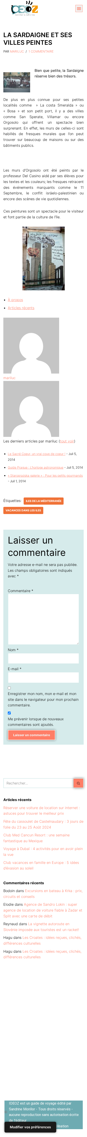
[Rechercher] (79, 783)
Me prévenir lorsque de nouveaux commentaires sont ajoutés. (36, 722)
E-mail (14, 669)
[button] (79, 8)
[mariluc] (31, 372)
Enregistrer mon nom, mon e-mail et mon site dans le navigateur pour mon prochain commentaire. (43, 699)
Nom (13, 650)
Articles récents (21, 308)
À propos (15, 300)
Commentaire (20, 591)
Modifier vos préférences (30, 1127)
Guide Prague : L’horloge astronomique (35, 467)
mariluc (17, 51)
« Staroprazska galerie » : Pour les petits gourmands (45, 475)
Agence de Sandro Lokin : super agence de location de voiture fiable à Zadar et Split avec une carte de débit (42, 910)
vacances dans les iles (23, 510)
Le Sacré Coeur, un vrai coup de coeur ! (36, 454)
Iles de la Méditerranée (43, 501)
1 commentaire (41, 51)
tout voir (67, 441)
